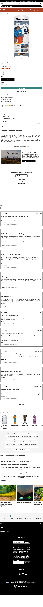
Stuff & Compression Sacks (5, 13)
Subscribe (27, 542)
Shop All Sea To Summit (29, 161)
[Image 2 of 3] (21, 58)
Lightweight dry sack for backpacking (30, 436)
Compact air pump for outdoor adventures (14, 444)
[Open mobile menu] (2, 3)
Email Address (16, 539)
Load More (21, 404)
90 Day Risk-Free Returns (6, 99)
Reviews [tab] (19, 168)
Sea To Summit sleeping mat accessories (30, 441)
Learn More (38, 123)
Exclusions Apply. (15, 552)
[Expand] (40, 105)
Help (1, 523)
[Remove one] (2, 84)
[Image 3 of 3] (23, 58)
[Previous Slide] (1, 1)
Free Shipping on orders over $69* (8, 97)
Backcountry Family (4, 531)
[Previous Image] (1, 58)
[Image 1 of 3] (20, 58)
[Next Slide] (42, 1)
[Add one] (6, 84)
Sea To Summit (3, 61)
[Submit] (2, 6)
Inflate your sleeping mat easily (31, 444)
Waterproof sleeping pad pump (14, 439)
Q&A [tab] (25, 169)
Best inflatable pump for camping (13, 436)
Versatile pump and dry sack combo (13, 447)
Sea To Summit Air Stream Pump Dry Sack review (27, 433)
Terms (22, 558)
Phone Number (16, 560)
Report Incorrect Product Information (21, 146)
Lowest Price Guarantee (6, 101)
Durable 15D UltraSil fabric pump (29, 439)
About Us (2, 527)
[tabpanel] (21, 289)
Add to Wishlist (21, 91)
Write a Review (21, 176)
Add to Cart (21, 88)
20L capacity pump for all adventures (22, 449)
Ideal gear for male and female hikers (30, 447)
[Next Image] (41, 58)
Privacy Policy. (25, 558)
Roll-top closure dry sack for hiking (13, 441)
